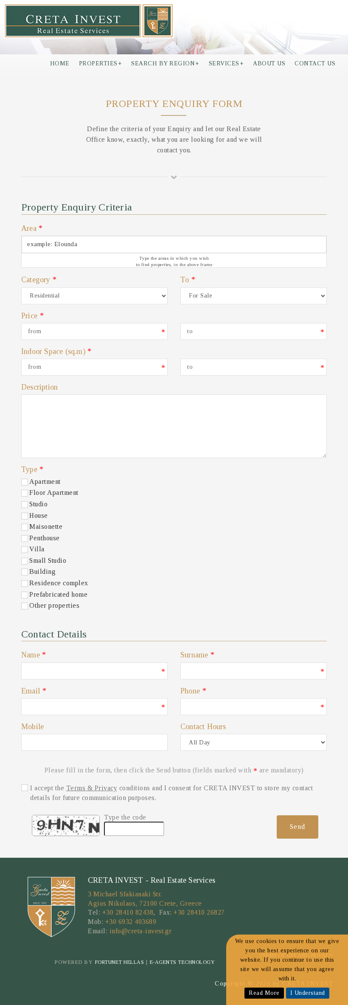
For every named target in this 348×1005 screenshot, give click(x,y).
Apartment (45, 481)
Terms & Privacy (92, 788)
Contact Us (315, 63)
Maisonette (45, 526)
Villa (37, 549)
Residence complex (58, 583)
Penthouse (44, 538)
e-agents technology (182, 962)
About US (269, 63)
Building (42, 571)
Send (297, 826)
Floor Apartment (54, 492)
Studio (38, 504)
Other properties (54, 605)
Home (60, 63)
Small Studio (47, 560)
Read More (264, 993)
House (38, 515)
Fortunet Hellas (119, 962)
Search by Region (165, 63)
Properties (100, 63)
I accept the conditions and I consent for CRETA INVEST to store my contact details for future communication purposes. (171, 792)
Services (226, 63)
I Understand (307, 993)
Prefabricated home (58, 594)
